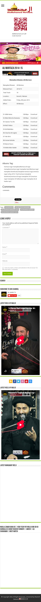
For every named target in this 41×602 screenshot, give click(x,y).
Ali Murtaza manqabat (23, 207)
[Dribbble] (22, 381)
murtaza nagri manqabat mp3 (20, 169)
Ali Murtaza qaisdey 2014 (9, 212)
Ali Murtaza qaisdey (27, 209)
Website (4, 261)
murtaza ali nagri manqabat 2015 (21, 176)
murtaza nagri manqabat (12, 167)
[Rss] (10, 381)
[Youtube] (26, 381)
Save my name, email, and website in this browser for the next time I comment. (20, 268)
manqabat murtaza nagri (25, 171)
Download (34, 114)
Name (4, 247)
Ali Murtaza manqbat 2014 (10, 209)
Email (4, 254)
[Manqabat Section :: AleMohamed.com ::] (20, 7)
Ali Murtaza (9, 207)
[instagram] (30, 381)
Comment (6, 227)
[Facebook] (14, 381)
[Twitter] (18, 381)
